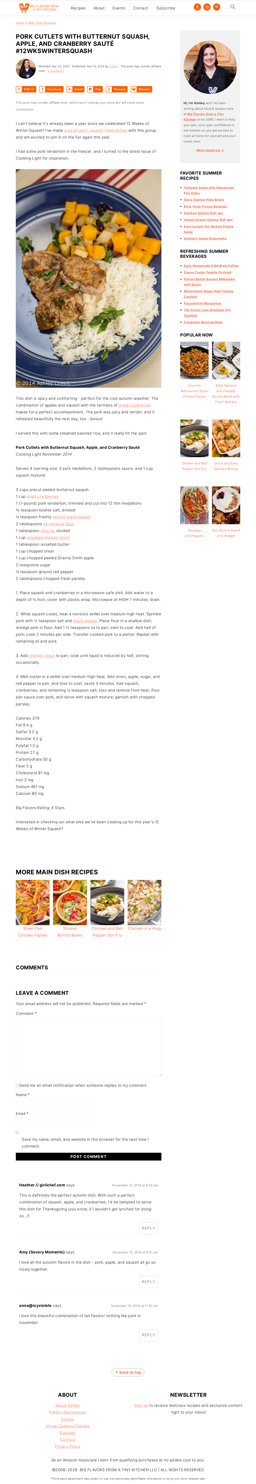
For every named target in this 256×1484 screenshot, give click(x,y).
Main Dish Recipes (42, 23)
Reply (148, 1228)
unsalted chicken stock (48, 537)
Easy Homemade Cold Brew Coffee (211, 266)
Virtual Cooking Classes (68, 1426)
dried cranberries (135, 405)
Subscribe (165, 8)
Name (23, 1094)
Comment (26, 1013)
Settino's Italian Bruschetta (205, 238)
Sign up (141, 1405)
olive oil (47, 530)
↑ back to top (128, 1372)
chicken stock (42, 655)
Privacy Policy (68, 1446)
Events (119, 8)
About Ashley (67, 1405)
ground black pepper (72, 517)
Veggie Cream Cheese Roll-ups (208, 220)
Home (20, 23)
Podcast (67, 1433)
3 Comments (55, 70)
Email (22, 1113)
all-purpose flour (58, 524)
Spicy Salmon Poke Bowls (204, 200)
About (99, 8)
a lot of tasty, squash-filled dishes (95, 130)
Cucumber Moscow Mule (203, 322)
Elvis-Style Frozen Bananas (205, 206)
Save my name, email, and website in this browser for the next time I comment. (85, 1143)
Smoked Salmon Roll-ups (203, 213)
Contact (140, 8)
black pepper (85, 621)
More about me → (210, 150)
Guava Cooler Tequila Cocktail (207, 272)
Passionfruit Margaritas (202, 303)
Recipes (78, 8)
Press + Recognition (67, 1412)
